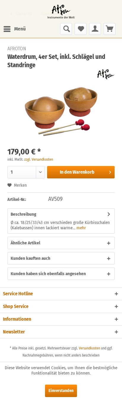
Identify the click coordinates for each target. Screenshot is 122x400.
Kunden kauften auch (30, 258)
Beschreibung (23, 214)
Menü (20, 29)
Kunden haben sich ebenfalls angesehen (48, 273)
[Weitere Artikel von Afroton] (106, 74)
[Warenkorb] (109, 29)
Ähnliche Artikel (25, 243)
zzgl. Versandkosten (38, 159)
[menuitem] (14, 29)
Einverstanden (61, 390)
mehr (80, 227)
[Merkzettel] (80, 29)
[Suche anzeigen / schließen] (66, 29)
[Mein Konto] (95, 29)
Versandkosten (89, 348)
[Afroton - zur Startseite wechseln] (61, 11)
